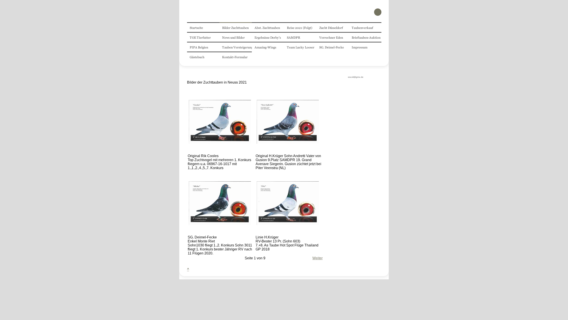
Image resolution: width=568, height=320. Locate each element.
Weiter (317, 258)
